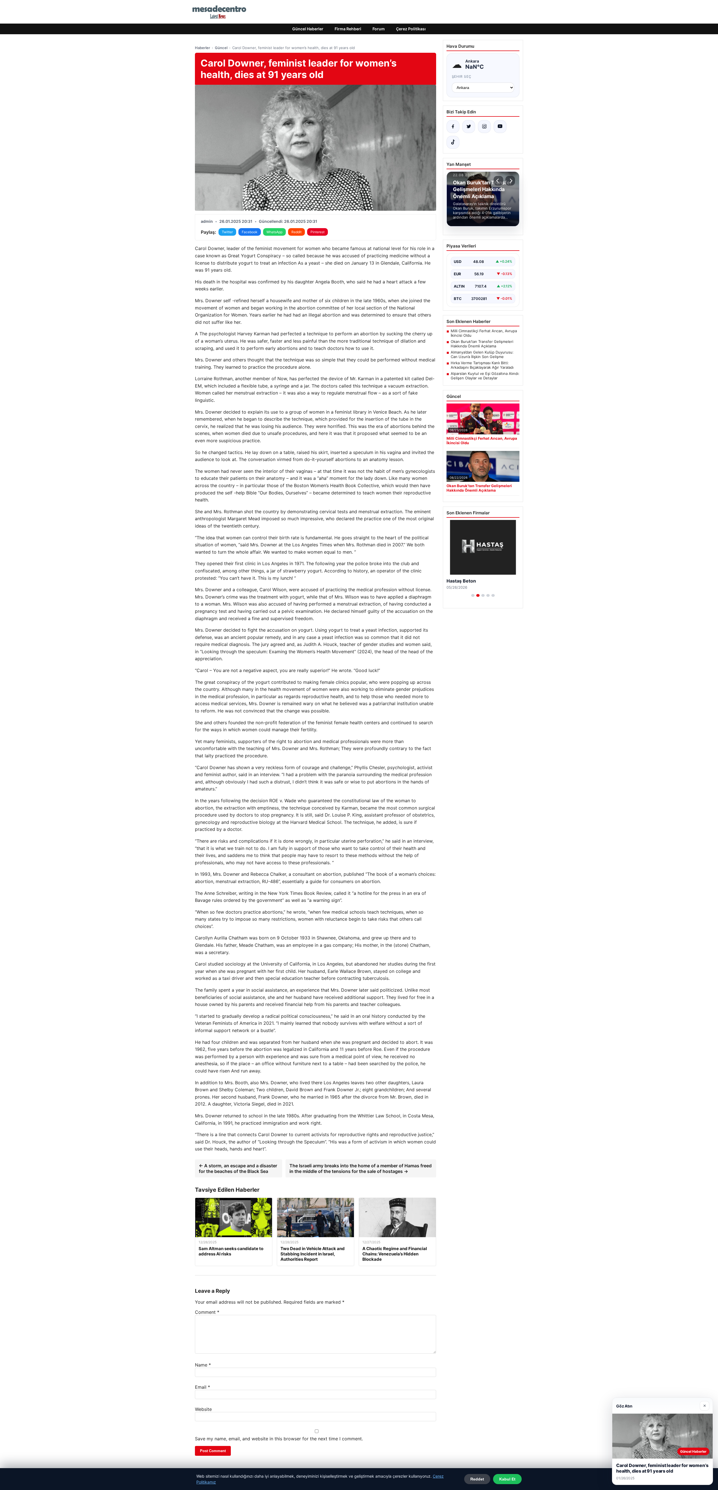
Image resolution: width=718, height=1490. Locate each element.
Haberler (202, 47)
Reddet (477, 1479)
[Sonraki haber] (510, 180)
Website (203, 1409)
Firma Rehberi (348, 28)
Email (202, 1387)
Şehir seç (462, 76)
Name (203, 1365)
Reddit (296, 232)
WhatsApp (274, 232)
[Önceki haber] (498, 180)
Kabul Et (507, 1479)
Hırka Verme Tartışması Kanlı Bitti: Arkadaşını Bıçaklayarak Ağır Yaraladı (482, 365)
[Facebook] (453, 126)
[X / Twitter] (468, 126)
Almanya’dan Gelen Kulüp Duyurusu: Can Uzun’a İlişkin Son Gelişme (482, 354)
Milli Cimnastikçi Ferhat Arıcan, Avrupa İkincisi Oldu (484, 333)
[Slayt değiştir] (473, 595)
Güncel (221, 47)
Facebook (249, 232)
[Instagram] (484, 126)
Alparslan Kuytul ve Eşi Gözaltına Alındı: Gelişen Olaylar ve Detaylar (485, 375)
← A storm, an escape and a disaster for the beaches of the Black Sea (238, 1168)
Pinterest (317, 232)
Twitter (227, 232)
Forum (378, 28)
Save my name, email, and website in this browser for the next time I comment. (279, 1438)
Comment (207, 1312)
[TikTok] (453, 142)
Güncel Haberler (307, 28)
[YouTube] (500, 126)
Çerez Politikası (411, 28)
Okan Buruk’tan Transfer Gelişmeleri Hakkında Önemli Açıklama (482, 343)
